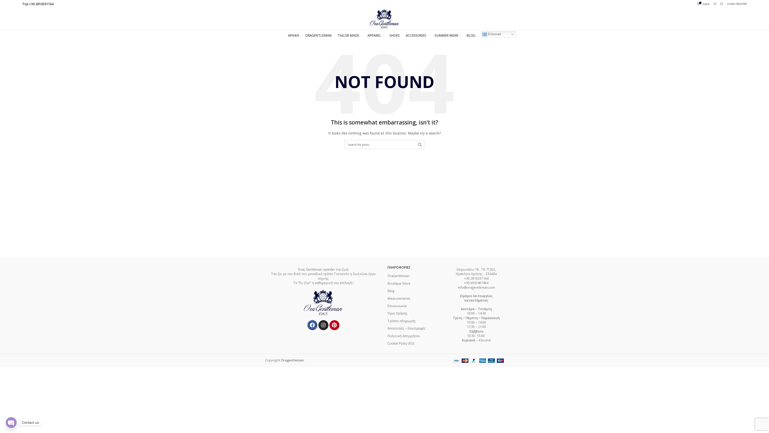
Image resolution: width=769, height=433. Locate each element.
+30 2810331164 (41, 4)
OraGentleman (399, 276)
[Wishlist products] (715, 4)
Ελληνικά (494, 34)
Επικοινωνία (397, 306)
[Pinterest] (334, 325)
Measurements (399, 298)
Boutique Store (399, 283)
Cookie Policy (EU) (401, 343)
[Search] (721, 4)
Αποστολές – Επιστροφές (407, 328)
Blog (391, 291)
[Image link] (323, 302)
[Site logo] (384, 18)
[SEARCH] (420, 144)
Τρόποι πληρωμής (402, 321)
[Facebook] (312, 325)
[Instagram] (323, 325)
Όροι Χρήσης (398, 313)
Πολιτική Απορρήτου (404, 336)
